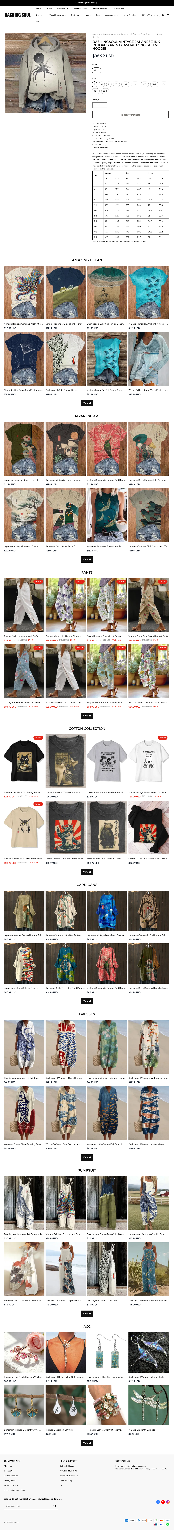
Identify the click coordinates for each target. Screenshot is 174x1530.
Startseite (96, 34)
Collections (119, 9)
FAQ (61, 1485)
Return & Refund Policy (69, 1476)
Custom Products (11, 1476)
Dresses (39, 15)
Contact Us (8, 1471)
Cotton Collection (99, 9)
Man (87, 15)
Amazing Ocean (80, 9)
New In (49, 9)
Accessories (110, 15)
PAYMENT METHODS (68, 1471)
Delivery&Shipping (67, 1466)
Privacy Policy (9, 1481)
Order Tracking (66, 1481)
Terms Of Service (11, 1485)
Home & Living (129, 15)
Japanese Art (62, 9)
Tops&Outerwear (56, 15)
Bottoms (75, 15)
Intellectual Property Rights (15, 1490)
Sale (37, 21)
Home (38, 9)
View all (87, 403)
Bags (98, 15)
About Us (8, 1466)
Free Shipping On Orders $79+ (87, 3)
